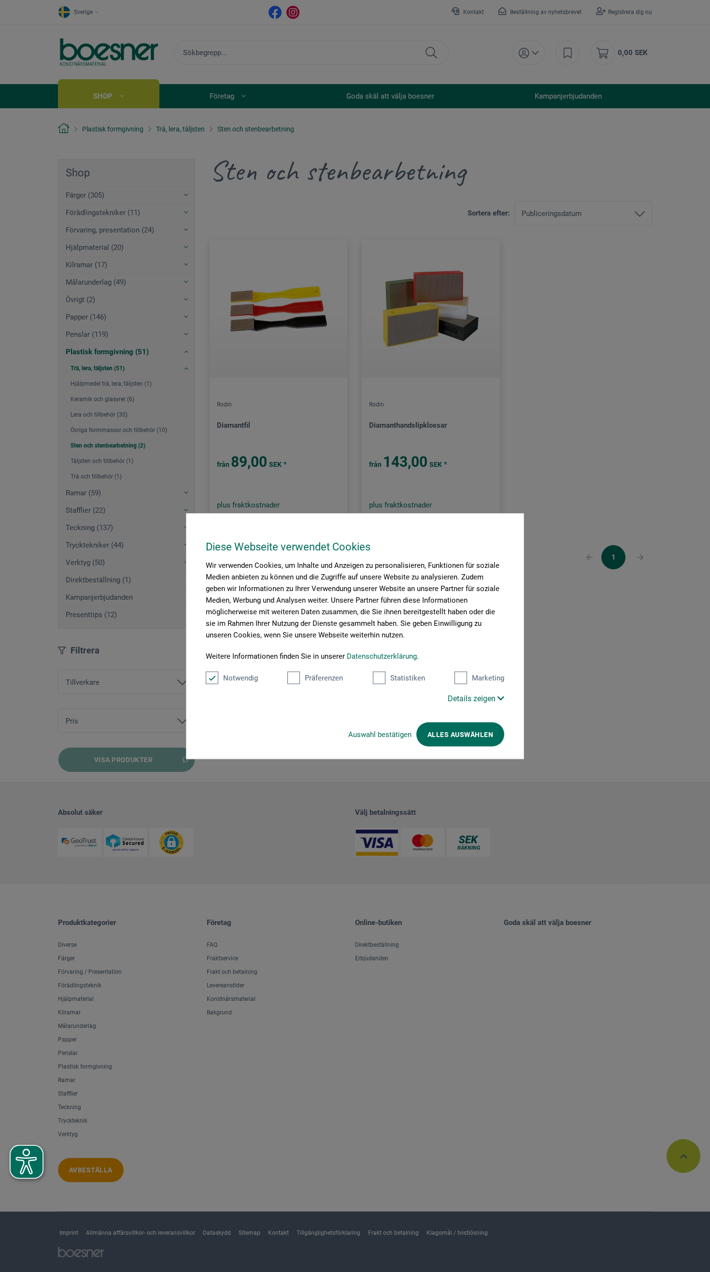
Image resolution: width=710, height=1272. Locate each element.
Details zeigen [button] (472, 698)
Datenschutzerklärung (382, 656)
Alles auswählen (460, 734)
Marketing (488, 678)
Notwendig (240, 678)
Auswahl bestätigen (380, 734)
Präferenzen (324, 678)
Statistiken (407, 678)
